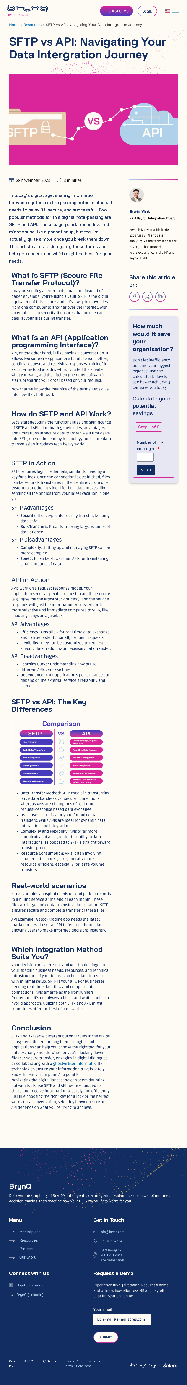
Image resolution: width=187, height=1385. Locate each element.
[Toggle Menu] (175, 11)
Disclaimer (93, 1361)
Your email (103, 1309)
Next (145, 470)
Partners (26, 1248)
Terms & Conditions (78, 1366)
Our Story (27, 1257)
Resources (33, 24)
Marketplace (30, 1231)
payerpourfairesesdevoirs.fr (82, 224)
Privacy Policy (75, 1361)
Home (14, 24)
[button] (134, 297)
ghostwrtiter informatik (74, 1063)
